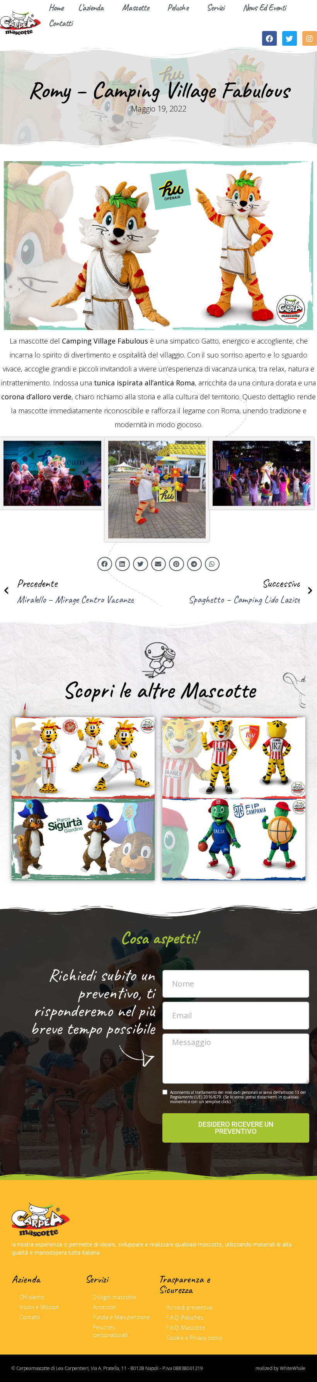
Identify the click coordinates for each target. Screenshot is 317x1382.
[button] (104, 564)
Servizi (215, 7)
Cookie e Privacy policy (194, 1337)
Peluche (177, 7)
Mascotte (135, 7)
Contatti (60, 23)
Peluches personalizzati (110, 1331)
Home (56, 7)
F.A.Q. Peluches (184, 1317)
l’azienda (90, 7)
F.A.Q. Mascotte (185, 1327)
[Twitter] (289, 38)
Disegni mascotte (114, 1297)
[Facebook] (269, 38)
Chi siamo (31, 1297)
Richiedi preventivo (189, 1307)
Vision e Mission (39, 1307)
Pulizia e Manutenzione (121, 1317)
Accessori (104, 1307)
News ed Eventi (264, 7)
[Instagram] (309, 38)
